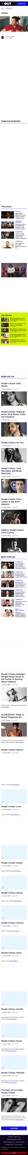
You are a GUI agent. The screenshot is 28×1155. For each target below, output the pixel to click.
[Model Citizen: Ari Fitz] (14, 455)
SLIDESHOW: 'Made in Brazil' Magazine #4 (12, 715)
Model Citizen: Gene (11, 952)
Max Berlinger (6, 720)
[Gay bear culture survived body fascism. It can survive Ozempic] (7, 225)
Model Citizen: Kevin (11, 1041)
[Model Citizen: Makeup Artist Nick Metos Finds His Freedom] (14, 429)
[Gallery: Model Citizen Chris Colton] (14, 545)
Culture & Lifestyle (18, 222)
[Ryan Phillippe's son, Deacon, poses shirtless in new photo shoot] (7, 565)
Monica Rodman (7, 389)
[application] (14, 270)
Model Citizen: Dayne (12, 892)
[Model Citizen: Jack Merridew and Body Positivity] (14, 486)
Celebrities (19, 232)
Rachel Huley (6, 419)
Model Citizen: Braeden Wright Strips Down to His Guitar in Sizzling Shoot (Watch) (13, 678)
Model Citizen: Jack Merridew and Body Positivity (11, 471)
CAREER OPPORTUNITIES (14, 1139)
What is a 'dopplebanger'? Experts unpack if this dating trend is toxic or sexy (21, 615)
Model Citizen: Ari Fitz (12, 442)
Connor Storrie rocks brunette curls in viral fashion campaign (20, 236)
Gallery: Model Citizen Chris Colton (12, 531)
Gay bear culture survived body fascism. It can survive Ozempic (20, 226)
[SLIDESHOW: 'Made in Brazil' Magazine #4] (14, 729)
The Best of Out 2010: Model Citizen (12, 1091)
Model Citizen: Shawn (12, 749)
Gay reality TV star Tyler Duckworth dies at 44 (20, 246)
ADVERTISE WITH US (8, 1142)
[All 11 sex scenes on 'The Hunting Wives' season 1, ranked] (5, 319)
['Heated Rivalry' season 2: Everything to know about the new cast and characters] (5, 341)
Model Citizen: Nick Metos (11, 384)
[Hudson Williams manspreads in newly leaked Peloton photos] (7, 593)
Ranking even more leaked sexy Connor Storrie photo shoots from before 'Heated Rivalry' (21, 586)
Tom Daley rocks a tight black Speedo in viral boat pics (21, 604)
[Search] (14, 4)
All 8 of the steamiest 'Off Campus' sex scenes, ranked (17, 325)
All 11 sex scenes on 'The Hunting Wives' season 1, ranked (17, 320)
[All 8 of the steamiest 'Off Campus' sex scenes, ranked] (5, 325)
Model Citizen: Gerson (12, 922)
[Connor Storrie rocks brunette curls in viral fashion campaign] (7, 235)
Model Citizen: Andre (11, 862)
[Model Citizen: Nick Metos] (14, 398)
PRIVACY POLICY (20, 1142)
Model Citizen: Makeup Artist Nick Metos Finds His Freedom (13, 414)
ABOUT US (17, 1137)
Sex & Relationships (19, 610)
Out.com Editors (11, 36)
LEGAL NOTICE (18, 1144)
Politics (18, 211)
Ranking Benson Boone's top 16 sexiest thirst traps (21, 575)
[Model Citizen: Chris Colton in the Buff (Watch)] (14, 517)
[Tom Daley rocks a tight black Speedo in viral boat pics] (7, 602)
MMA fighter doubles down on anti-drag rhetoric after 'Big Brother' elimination (18, 330)
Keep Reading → (5, 707)
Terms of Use (5, 1149)
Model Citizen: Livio (11, 806)
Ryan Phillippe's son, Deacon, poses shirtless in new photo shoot (20, 566)
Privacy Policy (23, 1147)
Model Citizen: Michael (12, 1072)
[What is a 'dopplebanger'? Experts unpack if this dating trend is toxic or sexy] (7, 613)
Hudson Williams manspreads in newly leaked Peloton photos (20, 594)
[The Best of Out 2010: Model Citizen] (14, 1105)
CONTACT (10, 1137)
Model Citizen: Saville (12, 1009)
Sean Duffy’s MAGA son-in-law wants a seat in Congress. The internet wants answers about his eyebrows (20, 218)
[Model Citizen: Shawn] (14, 768)
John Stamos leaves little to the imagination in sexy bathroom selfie (18, 336)
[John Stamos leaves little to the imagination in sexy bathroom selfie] (5, 335)
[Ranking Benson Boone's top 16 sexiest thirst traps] (7, 574)
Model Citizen (9, 8)
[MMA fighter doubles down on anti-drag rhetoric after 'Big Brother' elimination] (5, 330)
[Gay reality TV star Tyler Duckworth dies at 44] (7, 244)
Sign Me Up (21, 3)
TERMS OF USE (9, 1144)
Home (2, 8)
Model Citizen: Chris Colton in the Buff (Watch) (11, 502)
